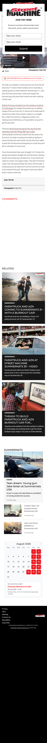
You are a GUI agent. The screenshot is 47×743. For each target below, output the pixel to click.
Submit (23, 48)
